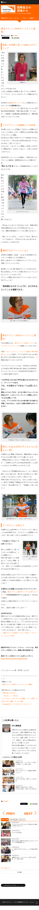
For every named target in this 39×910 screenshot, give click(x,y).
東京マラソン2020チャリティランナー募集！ (17, 684)
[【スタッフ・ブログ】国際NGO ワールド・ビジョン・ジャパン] (16, 10)
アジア (12, 766)
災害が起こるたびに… (10, 693)
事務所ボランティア (16, 103)
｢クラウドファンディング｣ (10, 346)
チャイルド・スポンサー (9, 108)
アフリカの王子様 (16, 832)
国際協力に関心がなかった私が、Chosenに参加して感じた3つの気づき (26, 788)
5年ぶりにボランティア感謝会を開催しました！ (26, 771)
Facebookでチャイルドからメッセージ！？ (17, 704)
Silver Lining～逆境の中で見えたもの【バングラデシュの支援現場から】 (25, 841)
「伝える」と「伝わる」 (10, 696)
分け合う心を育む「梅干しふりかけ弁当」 (26, 779)
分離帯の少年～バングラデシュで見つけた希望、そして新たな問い (26, 763)
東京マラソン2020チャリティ (25, 343)
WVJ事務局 (15, 35)
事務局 (12, 774)
